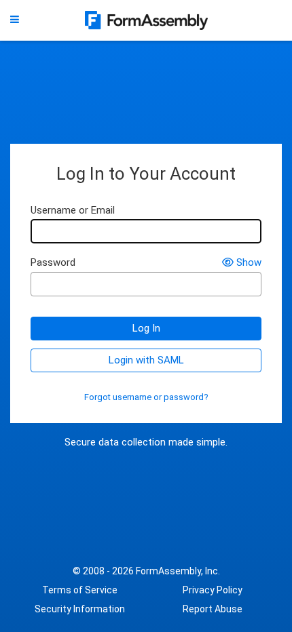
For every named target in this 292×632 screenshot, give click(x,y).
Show (248, 263)
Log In (146, 328)
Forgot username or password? (146, 397)
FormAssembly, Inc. (178, 571)
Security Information (80, 609)
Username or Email (73, 210)
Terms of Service (79, 590)
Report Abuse (212, 609)
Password (53, 263)
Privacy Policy (212, 590)
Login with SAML (146, 360)
